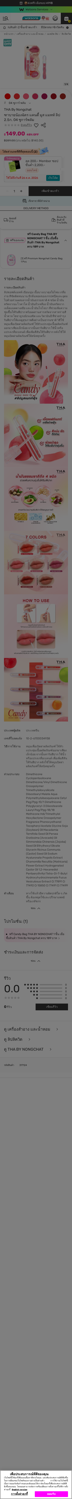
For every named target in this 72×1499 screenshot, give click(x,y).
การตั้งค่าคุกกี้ (19, 1494)
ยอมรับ (51, 1494)
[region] (36, 1484)
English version (19, 1489)
